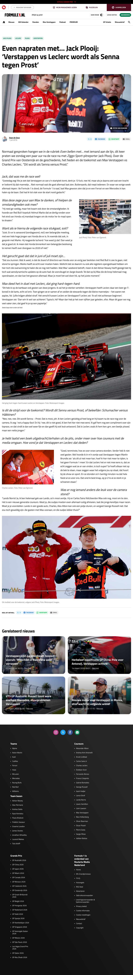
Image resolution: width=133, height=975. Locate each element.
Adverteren (80, 891)
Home (78, 870)
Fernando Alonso (82, 774)
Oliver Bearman (82, 821)
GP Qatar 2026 (18, 953)
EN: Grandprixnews (83, 874)
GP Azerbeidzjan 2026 (20, 923)
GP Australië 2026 (19, 860)
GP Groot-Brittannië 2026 (19, 896)
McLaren (15, 774)
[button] (119, 7)
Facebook (101, 139)
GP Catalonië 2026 (19, 886)
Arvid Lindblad (81, 757)
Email (127, 139)
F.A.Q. (78, 878)
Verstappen (38, 38)
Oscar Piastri (81, 825)
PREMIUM (74, 22)
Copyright (79, 928)
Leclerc (18, 38)
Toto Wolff (16, 844)
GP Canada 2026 (18, 877)
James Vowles (17, 831)
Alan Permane (17, 805)
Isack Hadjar (80, 791)
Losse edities (112, 15)
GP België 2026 (18, 901)
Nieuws (11, 22)
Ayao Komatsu (17, 813)
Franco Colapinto (82, 778)
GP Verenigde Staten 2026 (20, 932)
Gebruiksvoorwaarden (84, 895)
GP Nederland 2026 (19, 910)
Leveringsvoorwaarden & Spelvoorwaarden (85, 901)
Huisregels (80, 882)
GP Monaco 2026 (18, 882)
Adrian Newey (17, 801)
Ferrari (14, 765)
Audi (14, 757)
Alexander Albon (82, 748)
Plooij (27, 38)
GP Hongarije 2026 (19, 905)
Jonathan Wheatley (19, 835)
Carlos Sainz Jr (81, 761)
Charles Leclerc (82, 765)
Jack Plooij (7, 38)
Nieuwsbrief (120, 22)
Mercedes (16, 778)
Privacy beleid (81, 906)
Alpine (14, 748)
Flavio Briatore (17, 818)
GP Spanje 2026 (18, 918)
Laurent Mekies (18, 839)
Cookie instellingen (83, 915)
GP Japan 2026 (18, 869)
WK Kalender (23, 22)
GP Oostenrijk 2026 (19, 890)
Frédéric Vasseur (18, 822)
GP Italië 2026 (17, 914)
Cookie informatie (82, 911)
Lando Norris (81, 800)
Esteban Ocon (81, 770)
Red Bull (15, 787)
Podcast (62, 22)
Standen (35, 22)
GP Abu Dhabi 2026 (19, 957)
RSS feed (79, 887)
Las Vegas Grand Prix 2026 (20, 947)
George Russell (82, 787)
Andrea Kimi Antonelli (84, 753)
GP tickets (107, 22)
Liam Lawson (81, 808)
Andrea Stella (17, 809)
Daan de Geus (14, 137)
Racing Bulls (17, 783)
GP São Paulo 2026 (19, 942)
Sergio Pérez (81, 834)
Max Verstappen (49, 22)
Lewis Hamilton (82, 804)
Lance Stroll (80, 795)
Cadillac (15, 761)
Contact (79, 923)
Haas (14, 770)
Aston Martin (17, 753)
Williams (15, 791)
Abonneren (125, 15)
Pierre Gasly (80, 830)
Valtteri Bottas (81, 838)
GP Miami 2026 (18, 873)
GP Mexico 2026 (18, 938)
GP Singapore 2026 (19, 927)
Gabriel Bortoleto (82, 783)
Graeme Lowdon (18, 826)
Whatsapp (115, 139)
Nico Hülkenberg (82, 817)
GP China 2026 (18, 865)
